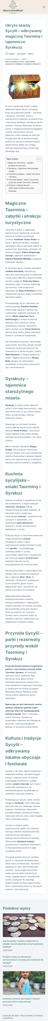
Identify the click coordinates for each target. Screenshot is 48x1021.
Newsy (30, 54)
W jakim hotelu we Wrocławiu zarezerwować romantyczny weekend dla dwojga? (23, 960)
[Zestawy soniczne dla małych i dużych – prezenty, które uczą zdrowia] (24, 983)
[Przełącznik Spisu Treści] (37, 159)
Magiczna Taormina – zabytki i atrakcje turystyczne (21, 164)
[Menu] (44, 7)
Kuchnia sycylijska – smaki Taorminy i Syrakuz (24, 175)
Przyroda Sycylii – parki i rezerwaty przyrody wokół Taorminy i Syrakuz (24, 181)
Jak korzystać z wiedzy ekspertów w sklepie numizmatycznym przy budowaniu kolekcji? (23, 944)
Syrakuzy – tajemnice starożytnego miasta (23, 169)
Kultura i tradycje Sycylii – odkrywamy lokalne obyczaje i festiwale (21, 188)
